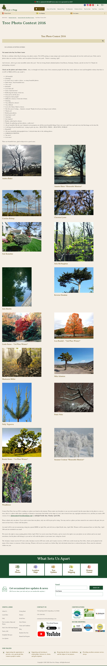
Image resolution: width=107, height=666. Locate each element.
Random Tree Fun (13, 17)
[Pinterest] (93, 5)
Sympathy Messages (7, 635)
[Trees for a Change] (9, 7)
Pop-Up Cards (87, 9)
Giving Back (22, 611)
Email (57, 584)
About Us (4, 611)
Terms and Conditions (24, 625)
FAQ (3, 618)
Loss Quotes (5, 638)
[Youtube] (90, 5)
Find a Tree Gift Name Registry (10, 627)
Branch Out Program (24, 636)
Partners (21, 615)
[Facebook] (85, 5)
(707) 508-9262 (41, 614)
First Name (58, 591)
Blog (20, 629)
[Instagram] (88, 5)
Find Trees (94, 9)
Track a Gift (5, 631)
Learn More (101, 9)
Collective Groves (78, 9)
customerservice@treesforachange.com (46, 618)
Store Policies (22, 622)
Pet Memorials (69, 9)
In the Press (22, 618)
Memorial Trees (60, 9)
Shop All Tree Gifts (51, 9)
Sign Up (96, 588)
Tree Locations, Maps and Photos (8, 623)
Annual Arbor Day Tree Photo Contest (26, 17)
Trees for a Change (54, 662)
